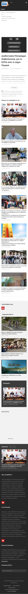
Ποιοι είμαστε (16, 585)
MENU (3, 9)
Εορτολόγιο (10, 438)
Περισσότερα (4, 561)
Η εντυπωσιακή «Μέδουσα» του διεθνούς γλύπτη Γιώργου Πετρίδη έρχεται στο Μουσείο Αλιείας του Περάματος (13, 188)
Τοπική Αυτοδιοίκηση (16, 68)
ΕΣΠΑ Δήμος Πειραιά (17, 94)
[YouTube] (2, 308)
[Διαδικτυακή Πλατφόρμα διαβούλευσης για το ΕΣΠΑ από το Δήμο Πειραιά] (14, 155)
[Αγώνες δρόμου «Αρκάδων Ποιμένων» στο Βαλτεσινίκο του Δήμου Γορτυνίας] (14, 345)
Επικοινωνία (12, 587)
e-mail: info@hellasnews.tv (12, 589)
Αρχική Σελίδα (7, 585)
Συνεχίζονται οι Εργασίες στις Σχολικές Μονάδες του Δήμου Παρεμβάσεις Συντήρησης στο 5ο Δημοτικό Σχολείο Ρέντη (13, 289)
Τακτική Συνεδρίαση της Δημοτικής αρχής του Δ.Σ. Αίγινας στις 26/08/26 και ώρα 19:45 (13, 402)
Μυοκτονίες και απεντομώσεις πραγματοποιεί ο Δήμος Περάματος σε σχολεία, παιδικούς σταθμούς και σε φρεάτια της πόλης (13, 165)
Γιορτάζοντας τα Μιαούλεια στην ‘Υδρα (11, 375)
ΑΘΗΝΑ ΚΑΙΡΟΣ (5, 411)
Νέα (11, 68)
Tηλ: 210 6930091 (11, 591)
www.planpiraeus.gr (7, 91)
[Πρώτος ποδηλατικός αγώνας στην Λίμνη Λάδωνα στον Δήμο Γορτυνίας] (14, 324)
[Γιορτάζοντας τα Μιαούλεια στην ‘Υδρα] (14, 367)
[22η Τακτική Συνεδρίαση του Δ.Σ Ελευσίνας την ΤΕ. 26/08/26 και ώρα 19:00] (14, 133)
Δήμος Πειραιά (9, 92)
